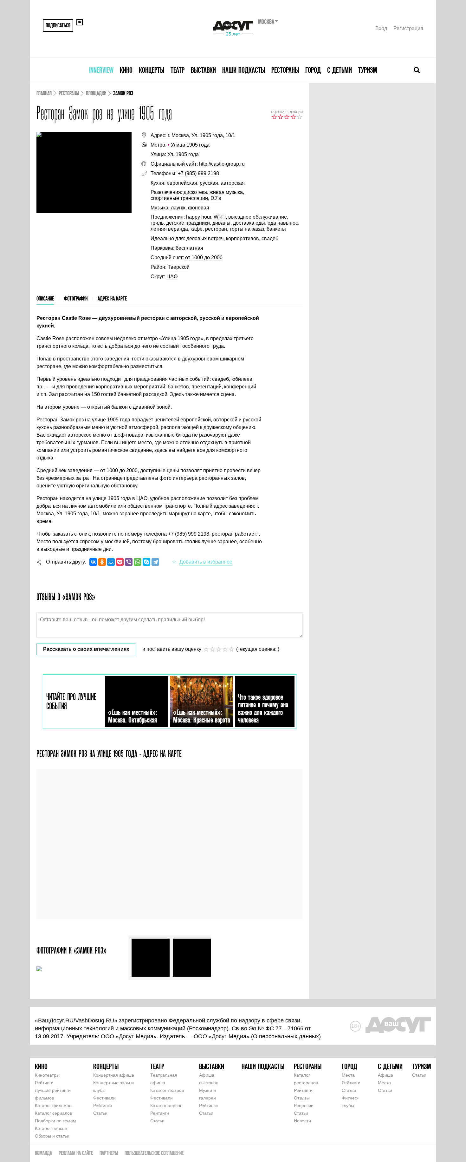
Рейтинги (44, 1082)
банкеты (276, 229)
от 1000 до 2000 (204, 257)
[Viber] (129, 562)
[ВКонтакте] (93, 562)
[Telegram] (155, 562)
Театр (177, 70)
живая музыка (226, 192)
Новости (302, 1120)
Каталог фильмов (53, 1105)
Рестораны (285, 70)
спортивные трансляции (179, 198)
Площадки (96, 93)
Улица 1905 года (189, 145)
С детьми (339, 70)
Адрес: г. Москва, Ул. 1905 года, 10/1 (193, 135)
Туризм (367, 70)
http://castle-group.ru (222, 164)
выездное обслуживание (257, 217)
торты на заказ (247, 229)
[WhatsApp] (137, 562)
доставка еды (249, 223)
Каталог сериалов (53, 1113)
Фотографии (75, 298)
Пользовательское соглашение (154, 1153)
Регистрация (408, 28)
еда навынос (283, 223)
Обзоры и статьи (52, 1136)
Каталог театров (167, 1090)
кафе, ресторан (209, 229)
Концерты (151, 70)
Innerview (101, 70)
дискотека (195, 192)
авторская (233, 183)
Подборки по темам (55, 1120)
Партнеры (109, 1153)
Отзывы (302, 1097)
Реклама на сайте (76, 1153)
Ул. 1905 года (183, 154)
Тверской (179, 267)
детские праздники (188, 223)
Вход (381, 28)
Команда (43, 1153)
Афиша (385, 1075)
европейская (182, 183)
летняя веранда (169, 229)
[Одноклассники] (102, 562)
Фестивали (104, 1097)
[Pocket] (120, 562)
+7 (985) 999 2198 (198, 173)
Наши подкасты (243, 70)
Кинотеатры (47, 1075)
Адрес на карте (112, 298)
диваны (221, 223)
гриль (157, 223)
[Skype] (146, 562)
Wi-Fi (220, 217)
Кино (126, 70)
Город (313, 70)
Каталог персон (51, 1128)
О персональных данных (286, 1036)
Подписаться (58, 25)
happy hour (198, 217)
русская (209, 183)
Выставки (203, 70)
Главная (44, 93)
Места (348, 1075)
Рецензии (304, 1105)
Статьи (100, 1113)
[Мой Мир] (111, 562)
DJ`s (215, 198)
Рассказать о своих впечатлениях (86, 649)
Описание (45, 298)
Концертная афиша (113, 1075)
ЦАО (172, 276)
